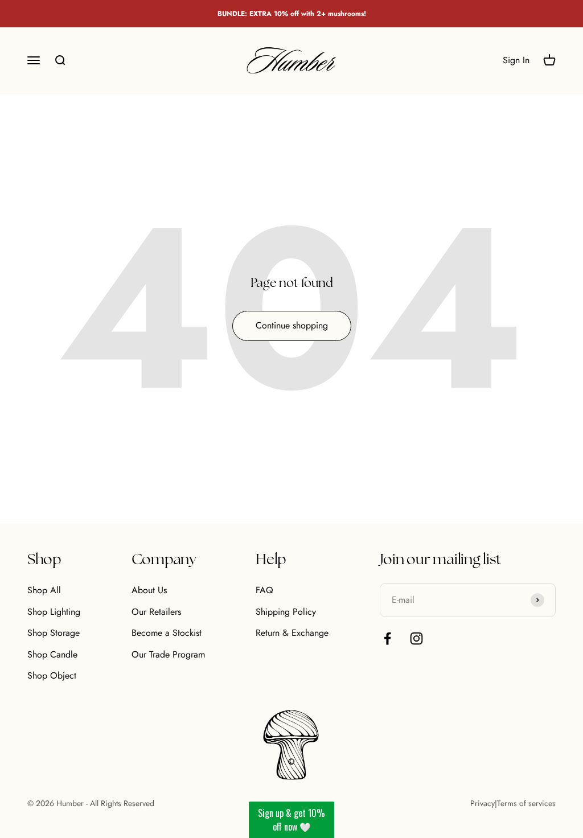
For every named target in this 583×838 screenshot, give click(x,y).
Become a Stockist (167, 632)
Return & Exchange (292, 632)
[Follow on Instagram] (416, 638)
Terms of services (526, 803)
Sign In (516, 60)
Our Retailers (156, 611)
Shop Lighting (53, 611)
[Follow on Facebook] (387, 638)
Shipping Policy (286, 611)
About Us (149, 590)
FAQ (264, 590)
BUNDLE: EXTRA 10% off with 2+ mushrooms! (291, 14)
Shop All (44, 590)
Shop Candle (52, 654)
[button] (291, 820)
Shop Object (51, 675)
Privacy (482, 803)
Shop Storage (53, 632)
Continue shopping (292, 325)
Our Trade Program (168, 654)
